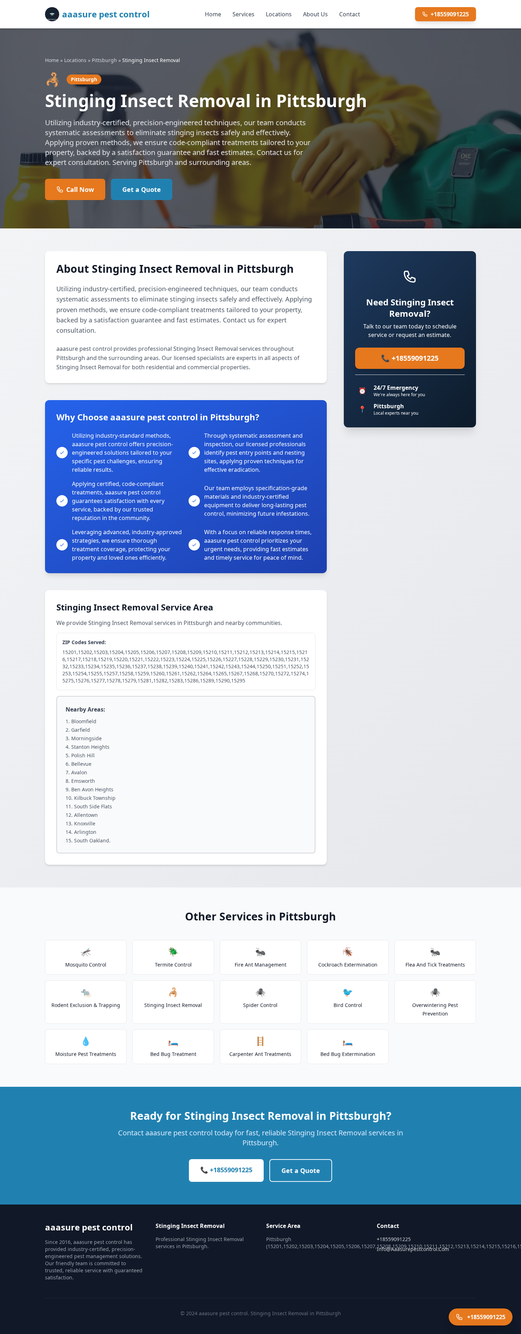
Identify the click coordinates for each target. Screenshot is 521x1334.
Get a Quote (141, 189)
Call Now (80, 189)
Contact (349, 14)
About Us (315, 14)
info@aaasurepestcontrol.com (413, 1249)
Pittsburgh (104, 60)
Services (243, 14)
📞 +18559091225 (409, 358)
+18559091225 (450, 14)
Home (213, 14)
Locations (279, 14)
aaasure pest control (106, 14)
